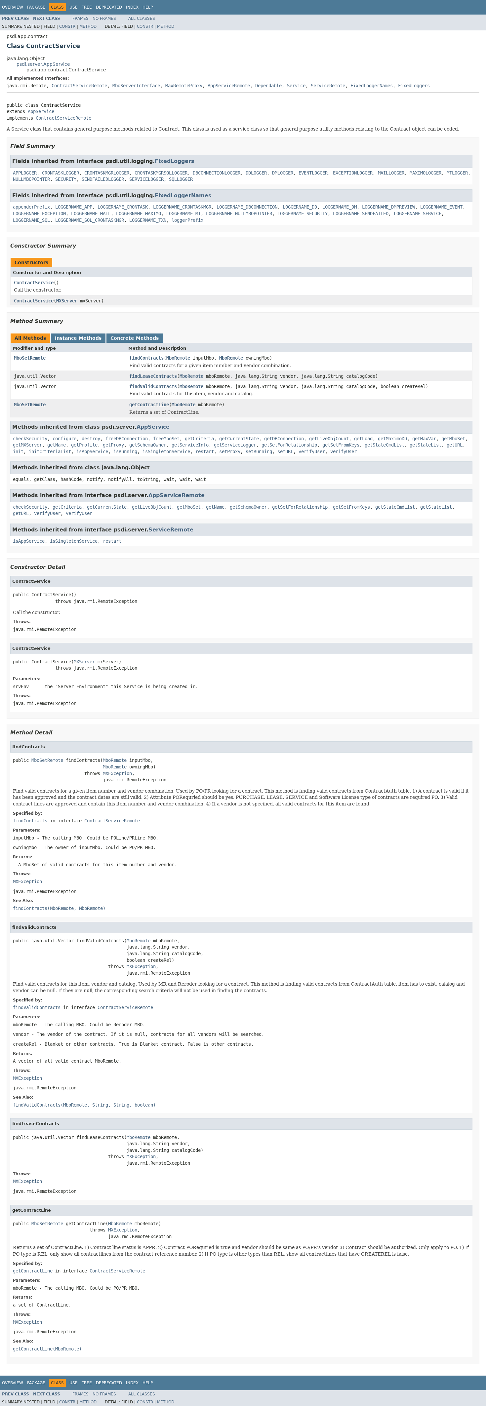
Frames (80, 18)
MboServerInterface (136, 85)
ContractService (34, 282)
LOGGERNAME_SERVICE (417, 213)
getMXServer (27, 445)
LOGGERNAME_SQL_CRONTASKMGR (89, 220)
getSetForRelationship (289, 445)
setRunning (259, 451)
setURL (285, 451)
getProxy (113, 445)
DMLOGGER (282, 173)
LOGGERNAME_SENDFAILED (360, 213)
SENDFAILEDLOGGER (103, 179)
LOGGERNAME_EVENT (441, 207)
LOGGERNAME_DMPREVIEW (388, 207)
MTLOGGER (457, 173)
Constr (67, 26)
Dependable (268, 85)
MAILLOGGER (391, 173)
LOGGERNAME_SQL (31, 220)
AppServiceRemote (229, 85)
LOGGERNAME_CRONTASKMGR (182, 207)
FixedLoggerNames (371, 85)
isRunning (125, 451)
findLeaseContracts (153, 376)
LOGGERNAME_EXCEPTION (39, 213)
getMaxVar (424, 438)
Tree (87, 7)
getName (56, 445)
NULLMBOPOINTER (31, 179)
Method (88, 26)
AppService (41, 111)
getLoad (363, 438)
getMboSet (453, 438)
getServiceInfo (190, 445)
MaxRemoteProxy (183, 85)
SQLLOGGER (181, 179)
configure (64, 438)
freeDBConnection (126, 438)
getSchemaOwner (147, 445)
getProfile (84, 445)
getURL (455, 445)
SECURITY (65, 179)
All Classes (141, 18)
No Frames (104, 18)
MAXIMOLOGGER (425, 173)
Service (296, 85)
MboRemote (178, 358)
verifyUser (312, 451)
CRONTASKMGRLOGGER (106, 173)
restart (204, 451)
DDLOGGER (256, 173)
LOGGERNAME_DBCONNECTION (247, 207)
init (18, 451)
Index (132, 7)
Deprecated (109, 7)
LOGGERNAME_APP (73, 207)
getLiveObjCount (329, 438)
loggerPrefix (187, 220)
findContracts (146, 358)
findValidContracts (153, 386)
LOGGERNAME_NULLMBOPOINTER (239, 213)
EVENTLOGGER (313, 173)
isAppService (92, 451)
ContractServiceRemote (79, 85)
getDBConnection (284, 438)
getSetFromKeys (340, 445)
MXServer (66, 300)
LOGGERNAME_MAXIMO (138, 213)
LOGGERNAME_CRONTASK (123, 207)
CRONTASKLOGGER (60, 173)
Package (36, 7)
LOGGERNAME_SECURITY (302, 213)
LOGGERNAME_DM (339, 207)
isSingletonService (166, 451)
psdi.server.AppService (43, 64)
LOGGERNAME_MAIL (91, 213)
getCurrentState (239, 438)
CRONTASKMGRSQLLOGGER (161, 173)
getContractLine (149, 404)
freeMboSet (166, 438)
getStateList (425, 445)
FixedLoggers (414, 85)
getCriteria (199, 438)
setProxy (229, 451)
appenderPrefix (31, 207)
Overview (12, 7)
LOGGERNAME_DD (300, 207)
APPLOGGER (25, 173)
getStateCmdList (384, 445)
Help (147, 7)
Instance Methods (78, 338)
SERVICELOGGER (146, 179)
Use (73, 7)
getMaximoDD (392, 438)
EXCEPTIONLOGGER (353, 173)
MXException (117, 773)
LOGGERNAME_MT (183, 213)
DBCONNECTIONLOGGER (216, 173)
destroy (91, 438)
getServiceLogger (235, 445)
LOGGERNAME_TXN (147, 220)
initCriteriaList (50, 451)
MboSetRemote (30, 358)
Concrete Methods (134, 338)
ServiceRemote (328, 85)
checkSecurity (30, 438)
